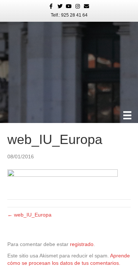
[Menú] (127, 115)
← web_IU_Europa (29, 215)
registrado (81, 244)
